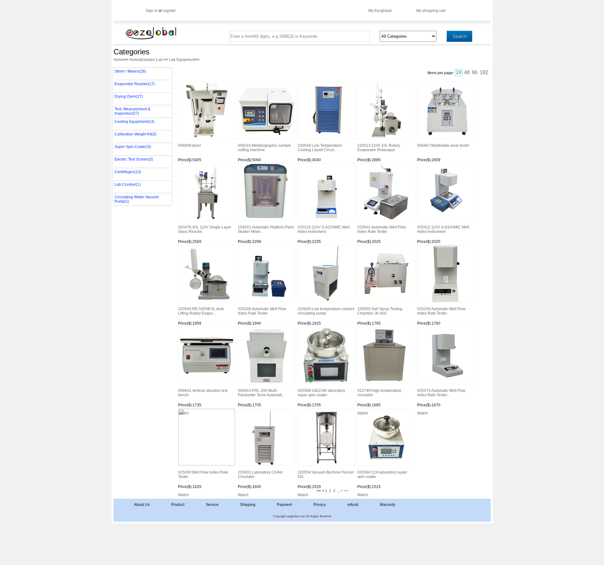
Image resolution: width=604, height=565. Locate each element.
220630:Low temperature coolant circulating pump (326, 311)
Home (119, 60)
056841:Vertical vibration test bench (202, 392)
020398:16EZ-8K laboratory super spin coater (321, 392)
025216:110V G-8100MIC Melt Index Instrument (324, 229)
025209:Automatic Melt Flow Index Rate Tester (441, 311)
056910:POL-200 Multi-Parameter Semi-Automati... (261, 392)
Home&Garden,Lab (146, 60)
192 (484, 72)
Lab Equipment (182, 60)
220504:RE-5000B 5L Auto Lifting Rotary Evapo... (201, 311)
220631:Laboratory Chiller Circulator (260, 474)
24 (458, 72)
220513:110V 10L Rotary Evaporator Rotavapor (378, 147)
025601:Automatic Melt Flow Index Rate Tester (381, 229)
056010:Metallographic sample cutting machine (264, 147)
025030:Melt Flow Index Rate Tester (203, 474)
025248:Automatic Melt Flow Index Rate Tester (262, 311)
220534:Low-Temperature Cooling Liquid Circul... (320, 147)
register (169, 10)
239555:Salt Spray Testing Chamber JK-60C (379, 311)
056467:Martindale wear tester (443, 145)
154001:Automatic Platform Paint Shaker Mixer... (266, 229)
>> (346, 491)
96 (475, 72)
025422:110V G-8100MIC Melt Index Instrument (443, 229)
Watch (422, 413)
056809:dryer (189, 145)
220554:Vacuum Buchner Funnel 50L (326, 474)
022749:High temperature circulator (379, 392)
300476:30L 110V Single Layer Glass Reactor (204, 229)
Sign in (152, 10)
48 (467, 72)
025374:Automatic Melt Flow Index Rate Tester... (441, 392)
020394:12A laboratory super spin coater (382, 474)
